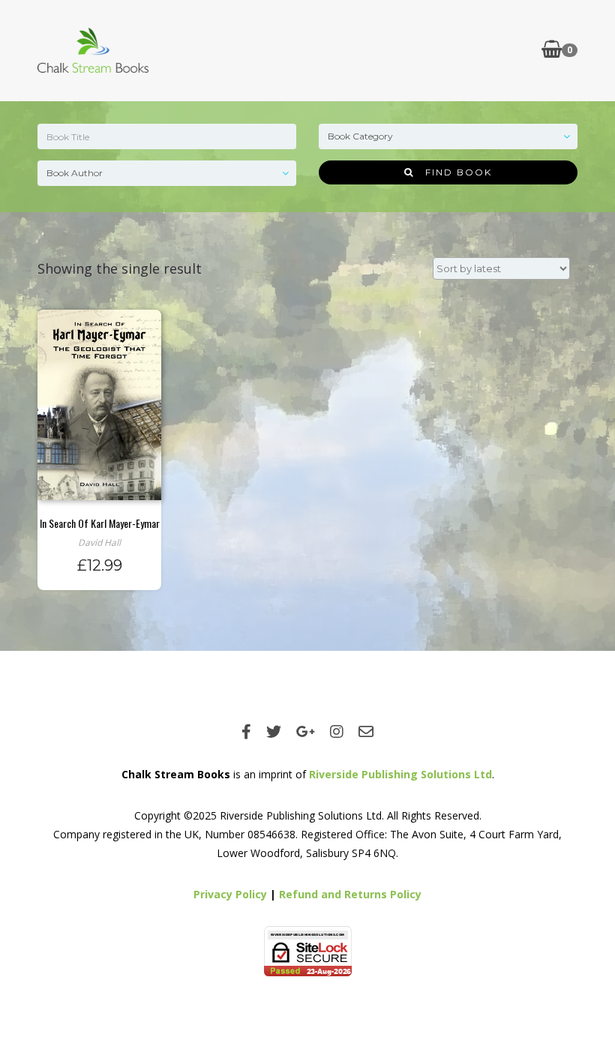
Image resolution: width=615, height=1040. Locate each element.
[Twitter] (273, 731)
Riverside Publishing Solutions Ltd (400, 774)
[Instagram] (337, 731)
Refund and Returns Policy (350, 894)
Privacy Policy (230, 894)
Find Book (453, 172)
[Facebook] (246, 731)
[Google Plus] (305, 731)
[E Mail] (366, 731)
